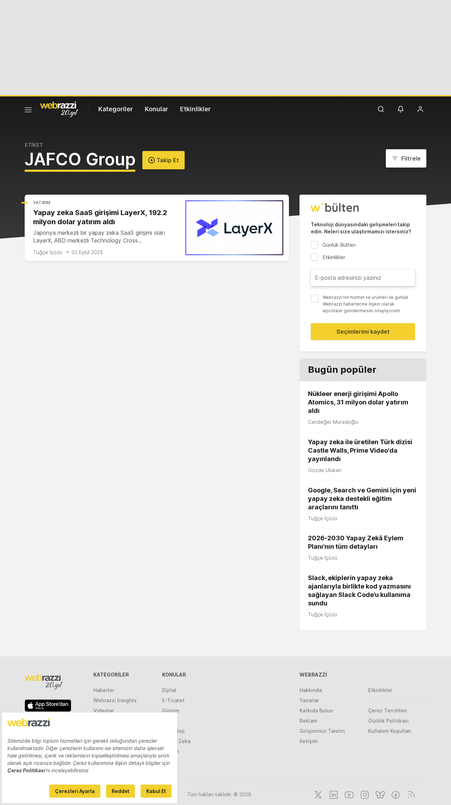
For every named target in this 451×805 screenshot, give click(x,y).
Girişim (170, 710)
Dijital (169, 690)
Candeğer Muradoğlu (333, 422)
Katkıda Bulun (316, 710)
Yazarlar (309, 700)
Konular (156, 109)
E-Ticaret (173, 700)
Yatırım (41, 202)
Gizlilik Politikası (388, 721)
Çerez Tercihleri (387, 710)
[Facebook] (395, 794)
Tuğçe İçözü (47, 252)
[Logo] (59, 108)
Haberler (103, 690)
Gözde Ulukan (324, 470)
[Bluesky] (379, 794)
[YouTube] (348, 794)
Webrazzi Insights (115, 700)
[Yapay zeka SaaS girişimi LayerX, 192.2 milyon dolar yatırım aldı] (234, 228)
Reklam (308, 721)
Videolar (103, 710)
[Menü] (28, 110)
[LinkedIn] (333, 794)
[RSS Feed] (410, 794)
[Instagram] (364, 794)
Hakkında (310, 690)
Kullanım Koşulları (389, 731)
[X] (317, 794)
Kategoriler (115, 109)
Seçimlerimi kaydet (363, 331)
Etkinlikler (195, 109)
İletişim (308, 741)
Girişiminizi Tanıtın (322, 731)
